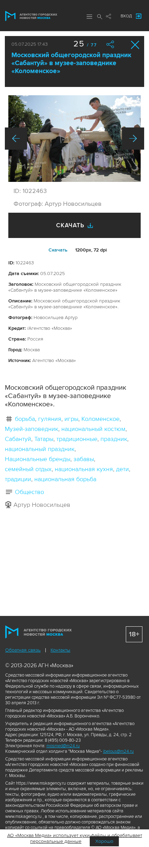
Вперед (133, 138)
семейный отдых (28, 469)
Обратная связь (23, 650)
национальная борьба (65, 479)
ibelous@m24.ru (118, 751)
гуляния (49, 419)
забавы (83, 459)
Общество (29, 492)
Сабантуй (18, 439)
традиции (18, 479)
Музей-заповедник (31, 429)
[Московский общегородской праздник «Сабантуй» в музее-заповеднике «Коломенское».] (74, 138)
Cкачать (58, 250)
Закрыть (135, 45)
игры (71, 419)
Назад (16, 138)
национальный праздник (39, 449)
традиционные (76, 439)
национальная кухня (84, 469)
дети (122, 469)
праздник (113, 439)
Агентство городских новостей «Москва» (31, 16)
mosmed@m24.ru (63, 746)
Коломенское (100, 419)
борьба (25, 419)
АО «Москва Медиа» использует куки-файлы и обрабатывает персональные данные (74, 838)
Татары (43, 439)
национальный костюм (93, 429)
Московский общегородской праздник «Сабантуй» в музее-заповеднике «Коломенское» (71, 63)
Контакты (60, 650)
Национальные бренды (37, 459)
